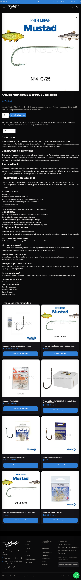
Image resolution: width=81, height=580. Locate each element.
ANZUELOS (26, 122)
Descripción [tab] (9, 131)
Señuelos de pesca (9, 287)
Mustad (45, 125)
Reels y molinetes (8, 294)
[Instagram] (9, 567)
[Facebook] (4, 567)
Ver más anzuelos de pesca (12, 282)
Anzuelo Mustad (44, 122)
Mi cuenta (29, 563)
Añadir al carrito (18, 115)
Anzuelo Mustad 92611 (59, 122)
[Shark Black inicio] (13, 7)
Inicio (27, 545)
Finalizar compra (31, 559)
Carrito (28, 555)
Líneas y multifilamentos (10, 284)
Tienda (28, 548)
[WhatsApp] (14, 567)
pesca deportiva (16, 125)
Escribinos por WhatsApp (68, 564)
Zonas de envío (47, 552)
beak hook (5, 125)
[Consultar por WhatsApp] (76, 575)
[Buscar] (72, 7)
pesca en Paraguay (30, 125)
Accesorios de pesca (9, 289)
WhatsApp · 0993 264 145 (13, 558)
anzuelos (71, 122)
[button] (76, 17)
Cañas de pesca (7, 292)
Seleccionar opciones (20, 353)
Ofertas (28, 552)
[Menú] (4, 7)
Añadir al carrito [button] (60, 353)
